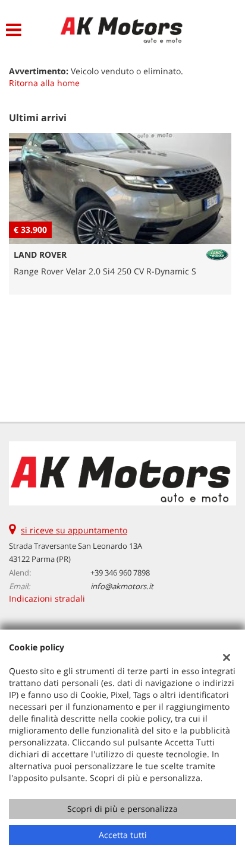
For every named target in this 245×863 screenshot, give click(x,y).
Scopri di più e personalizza (122, 808)
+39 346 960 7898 (120, 572)
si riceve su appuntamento (74, 530)
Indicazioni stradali (47, 598)
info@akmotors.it (121, 586)
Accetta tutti (123, 834)
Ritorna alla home (44, 82)
